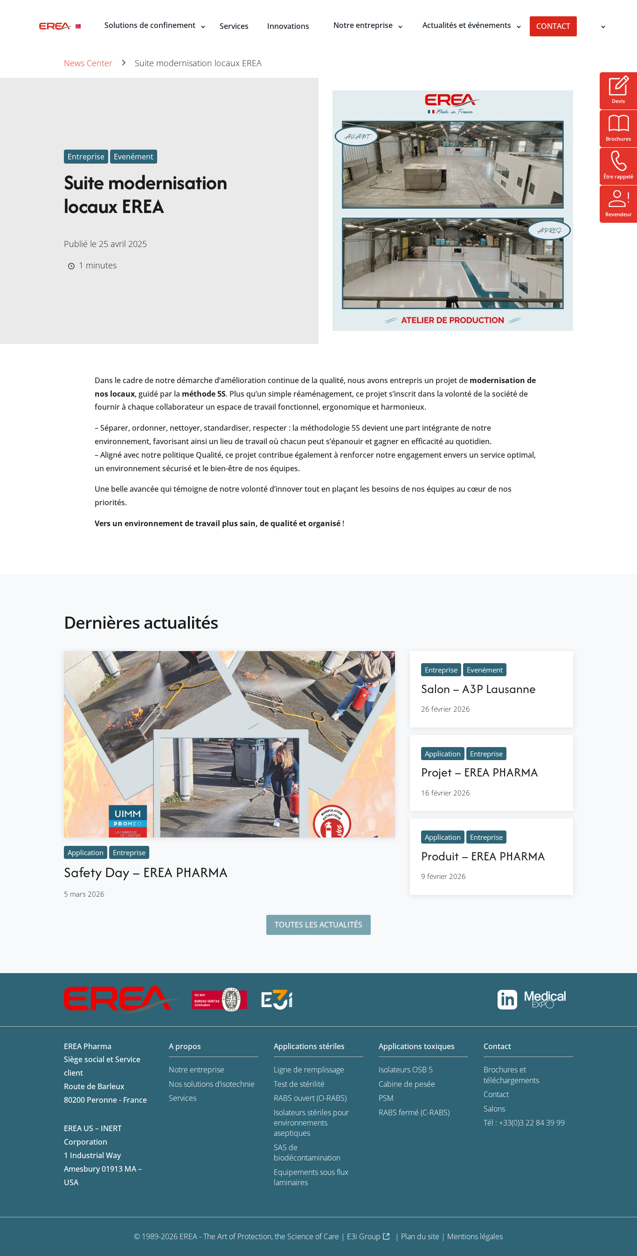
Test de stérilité (299, 1084)
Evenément (133, 156)
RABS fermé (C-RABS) (414, 1112)
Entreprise (86, 156)
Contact (553, 26)
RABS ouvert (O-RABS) (310, 1098)
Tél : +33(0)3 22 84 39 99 (524, 1123)
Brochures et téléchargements (511, 1074)
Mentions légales (475, 1236)
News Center (88, 63)
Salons (494, 1109)
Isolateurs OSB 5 (406, 1069)
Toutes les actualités (318, 925)
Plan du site (420, 1236)
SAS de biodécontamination (307, 1152)
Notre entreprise (363, 25)
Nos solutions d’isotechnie (212, 1084)
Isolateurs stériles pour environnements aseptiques (311, 1123)
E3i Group (364, 1236)
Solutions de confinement (149, 25)
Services (234, 26)
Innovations (288, 26)
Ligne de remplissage (309, 1069)
